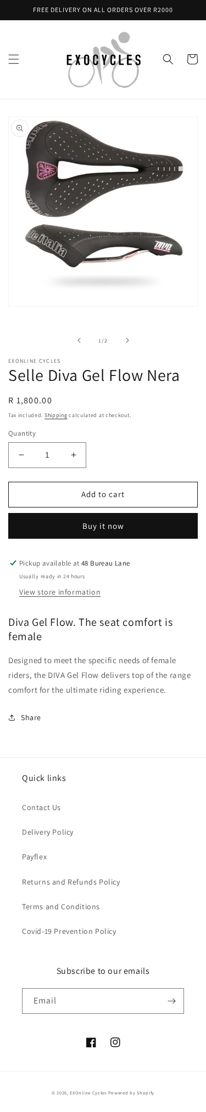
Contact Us (41, 807)
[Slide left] (79, 340)
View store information (60, 592)
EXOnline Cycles (88, 1093)
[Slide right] (127, 340)
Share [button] (31, 717)
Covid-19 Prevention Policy (69, 931)
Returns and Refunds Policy (71, 882)
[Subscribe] (171, 1001)
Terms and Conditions (61, 906)
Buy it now (103, 526)
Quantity (22, 433)
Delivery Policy (48, 832)
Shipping (56, 415)
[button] (14, 59)
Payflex (34, 857)
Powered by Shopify (131, 1093)
